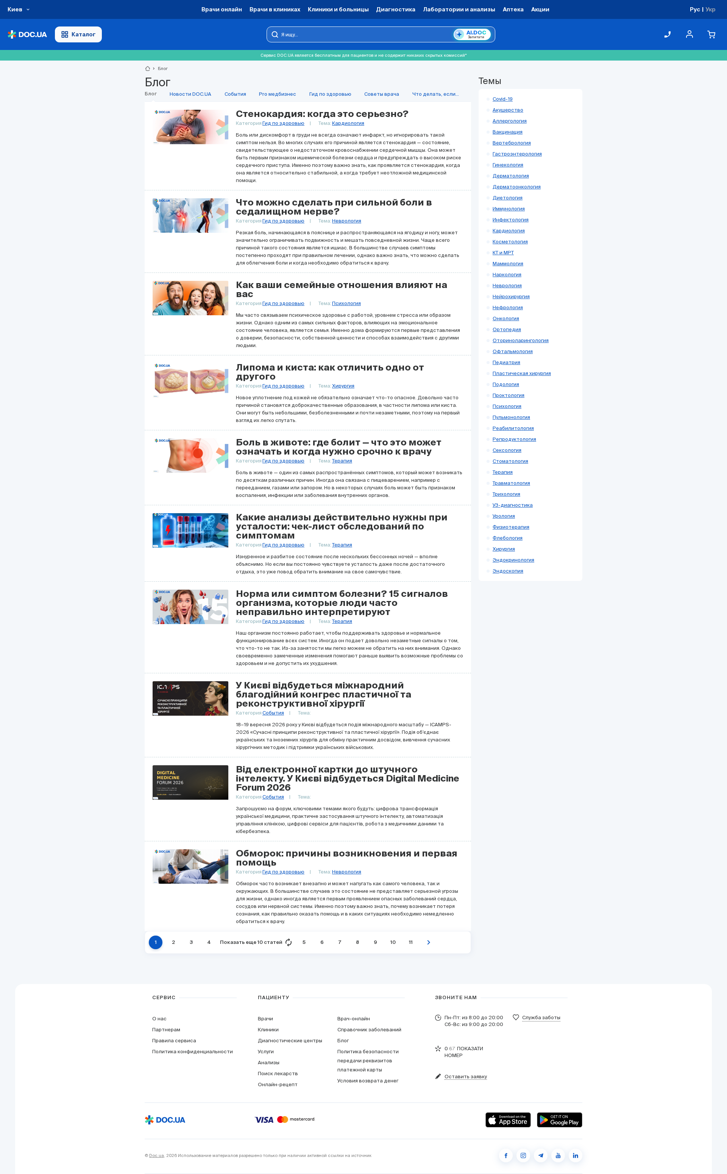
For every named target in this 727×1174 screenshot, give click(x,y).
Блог (343, 1040)
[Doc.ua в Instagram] (523, 1155)
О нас (159, 1018)
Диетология (508, 198)
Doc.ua (156, 1155)
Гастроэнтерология (517, 154)
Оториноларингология (521, 340)
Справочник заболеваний (369, 1029)
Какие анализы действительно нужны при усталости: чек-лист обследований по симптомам (342, 526)
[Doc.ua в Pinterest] (575, 1155)
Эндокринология (513, 560)
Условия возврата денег (367, 1081)
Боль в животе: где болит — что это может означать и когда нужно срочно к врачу (339, 447)
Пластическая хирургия (522, 373)
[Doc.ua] (27, 34)
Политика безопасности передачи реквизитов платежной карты (368, 1061)
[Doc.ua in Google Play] (559, 1119)
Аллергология (510, 121)
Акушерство (508, 110)
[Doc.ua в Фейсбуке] (506, 1155)
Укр (710, 9)
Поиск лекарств (278, 1073)
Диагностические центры (290, 1040)
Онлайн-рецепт (278, 1084)
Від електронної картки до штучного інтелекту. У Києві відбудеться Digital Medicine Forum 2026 (347, 779)
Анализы (268, 1062)
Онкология (506, 318)
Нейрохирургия (511, 296)
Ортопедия (507, 329)
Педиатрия (506, 362)
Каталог (84, 34)
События (273, 712)
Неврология (346, 220)
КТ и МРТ (503, 252)
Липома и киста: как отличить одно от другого (330, 372)
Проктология (508, 395)
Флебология (508, 538)
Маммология (508, 263)
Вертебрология (512, 143)
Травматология (511, 483)
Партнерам (166, 1029)
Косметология (510, 241)
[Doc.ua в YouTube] (558, 1155)
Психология (346, 303)
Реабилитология (513, 428)
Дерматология (511, 176)
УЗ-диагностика (513, 505)
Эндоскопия (508, 571)
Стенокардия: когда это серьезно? (322, 114)
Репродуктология (514, 439)
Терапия (342, 460)
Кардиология (348, 123)
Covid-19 (503, 99)
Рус (695, 9)
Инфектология (511, 220)
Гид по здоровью (283, 123)
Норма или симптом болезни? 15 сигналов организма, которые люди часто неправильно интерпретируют (342, 603)
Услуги (266, 1051)
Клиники (268, 1029)
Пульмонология (511, 417)
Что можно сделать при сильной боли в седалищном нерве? (334, 207)
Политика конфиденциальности (192, 1051)
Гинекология (508, 165)
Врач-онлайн (353, 1018)
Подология (506, 384)
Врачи (265, 1018)
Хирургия (343, 385)
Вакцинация (508, 132)
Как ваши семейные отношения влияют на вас (341, 290)
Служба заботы (541, 1017)
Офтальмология (513, 351)
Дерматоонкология (517, 187)
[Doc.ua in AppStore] (508, 1119)
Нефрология (508, 307)
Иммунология (509, 209)
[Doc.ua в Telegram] (541, 1155)
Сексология (507, 450)
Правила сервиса (174, 1040)
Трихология (506, 494)
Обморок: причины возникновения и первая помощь (346, 858)
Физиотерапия (511, 527)
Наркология (507, 274)
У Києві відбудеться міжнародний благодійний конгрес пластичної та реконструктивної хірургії (323, 694)
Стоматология (510, 461)
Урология (504, 516)
